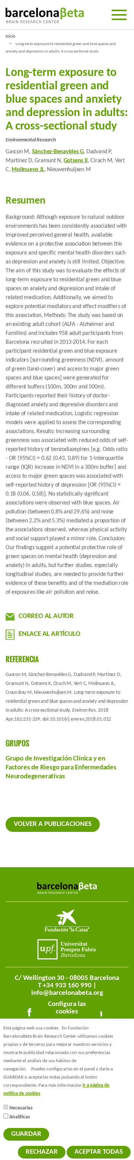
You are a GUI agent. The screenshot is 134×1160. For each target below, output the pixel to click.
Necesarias (21, 1108)
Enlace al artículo (49, 634)
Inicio (10, 37)
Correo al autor (46, 616)
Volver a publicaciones (53, 824)
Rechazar (42, 1152)
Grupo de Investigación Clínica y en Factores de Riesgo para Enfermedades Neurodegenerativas (61, 767)
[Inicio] (45, 15)
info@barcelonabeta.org (67, 993)
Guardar (26, 1134)
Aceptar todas (98, 1152)
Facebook (30, 1013)
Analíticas (19, 1117)
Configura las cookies (67, 1008)
